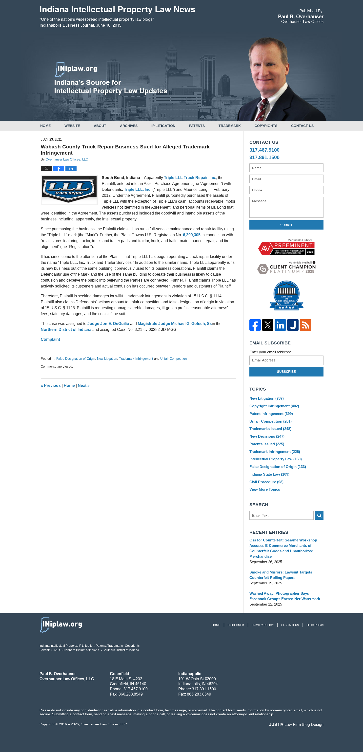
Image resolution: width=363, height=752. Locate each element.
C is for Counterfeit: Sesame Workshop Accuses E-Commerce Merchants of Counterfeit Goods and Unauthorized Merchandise (283, 548)
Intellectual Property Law (275, 459)
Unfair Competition (173, 358)
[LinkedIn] (280, 325)
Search (319, 515)
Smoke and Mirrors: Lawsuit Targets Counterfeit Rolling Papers (280, 575)
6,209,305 (192, 235)
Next (84, 385)
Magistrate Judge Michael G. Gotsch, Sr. (175, 324)
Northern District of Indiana (66, 329)
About (100, 126)
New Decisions (266, 436)
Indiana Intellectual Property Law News (117, 16)
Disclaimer (236, 625)
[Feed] (305, 325)
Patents (197, 126)
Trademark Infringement (136, 358)
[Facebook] (255, 325)
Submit (286, 225)
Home (45, 126)
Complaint (50, 339)
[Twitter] (267, 325)
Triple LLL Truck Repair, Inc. (190, 178)
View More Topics (264, 489)
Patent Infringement (271, 414)
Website (72, 126)
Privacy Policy (263, 625)
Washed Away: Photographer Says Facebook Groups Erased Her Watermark (284, 596)
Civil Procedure (266, 482)
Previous (51, 385)
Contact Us (302, 126)
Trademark (230, 126)
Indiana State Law (269, 474)
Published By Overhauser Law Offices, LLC (300, 16)
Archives (129, 126)
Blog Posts (315, 625)
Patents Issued (266, 444)
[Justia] (292, 325)
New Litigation (107, 358)
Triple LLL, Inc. (137, 189)
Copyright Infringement (274, 406)
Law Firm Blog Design (296, 724)
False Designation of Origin (75, 358)
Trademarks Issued (270, 429)
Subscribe (286, 372)
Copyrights (266, 126)
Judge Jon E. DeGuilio (108, 324)
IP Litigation (163, 126)
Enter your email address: (270, 352)
